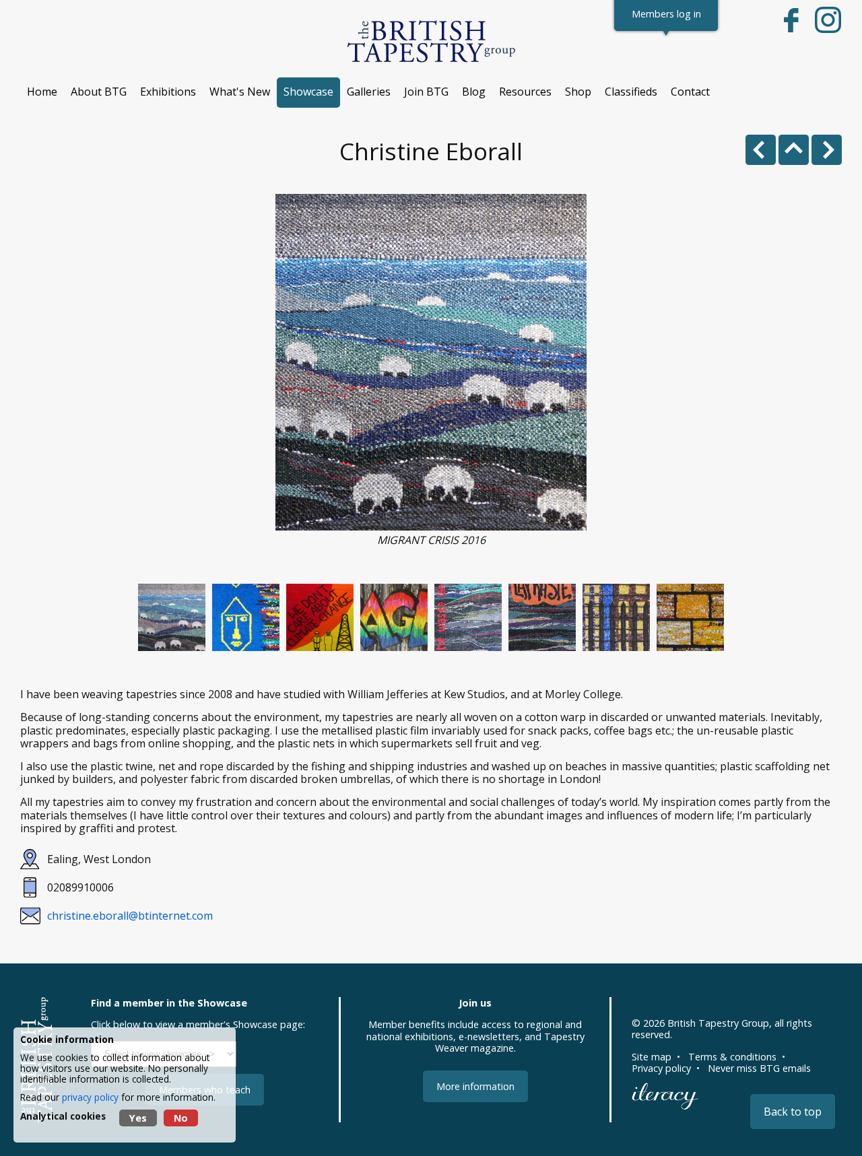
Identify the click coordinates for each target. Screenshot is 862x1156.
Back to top (793, 1111)
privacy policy (90, 1097)
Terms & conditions (732, 1056)
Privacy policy (661, 1068)
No (181, 1118)
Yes (138, 1118)
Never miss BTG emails (759, 1068)
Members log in (666, 13)
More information (475, 1086)
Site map (651, 1056)
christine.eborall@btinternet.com (130, 915)
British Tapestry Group (718, 1023)
